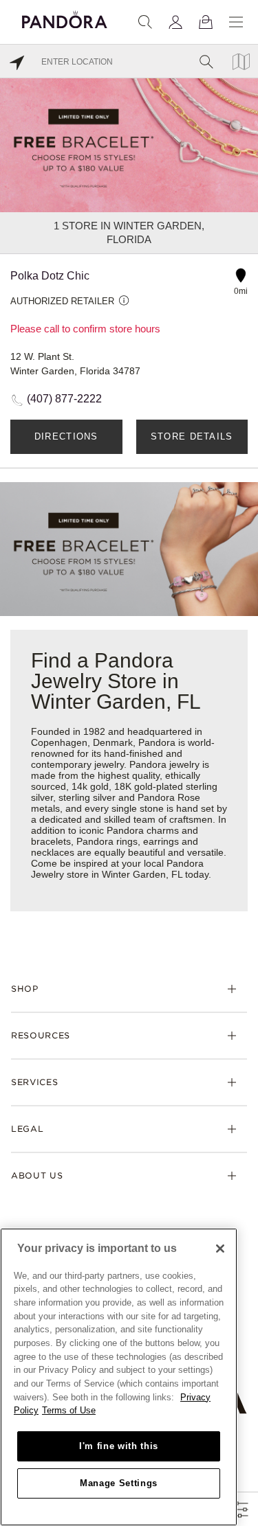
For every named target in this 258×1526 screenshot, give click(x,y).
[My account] (175, 22)
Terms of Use (69, 1410)
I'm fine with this (118, 1446)
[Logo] (64, 17)
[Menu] (236, 22)
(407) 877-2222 (64, 399)
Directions (66, 436)
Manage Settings (119, 1483)
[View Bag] (206, 22)
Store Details (192, 436)
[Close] (220, 1248)
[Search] (145, 22)
